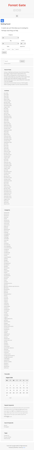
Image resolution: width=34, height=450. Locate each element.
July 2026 (6, 93)
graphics (6, 291)
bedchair (6, 228)
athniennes (6, 220)
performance (7, 321)
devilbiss (6, 266)
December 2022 (7, 137)
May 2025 (6, 111)
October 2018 (7, 179)
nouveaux (6, 315)
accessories (6, 212)
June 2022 (6, 145)
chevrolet (6, 240)
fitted (5, 280)
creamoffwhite (7, 257)
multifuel (6, 314)
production (6, 328)
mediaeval (6, 304)
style (14, 414)
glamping (6, 288)
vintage (6, 416)
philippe (6, 323)
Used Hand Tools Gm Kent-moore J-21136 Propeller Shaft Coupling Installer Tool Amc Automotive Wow (16, 83)
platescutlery (7, 324)
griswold (6, 292)
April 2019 (6, 174)
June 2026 (6, 94)
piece (26, 411)
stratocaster (7, 346)
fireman (6, 278)
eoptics (5, 272)
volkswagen (6, 358)
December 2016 (7, 196)
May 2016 (6, 200)
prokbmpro (6, 329)
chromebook (7, 244)
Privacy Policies (7, 437)
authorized (6, 223)
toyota (22, 414)
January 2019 (7, 176)
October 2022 (7, 141)
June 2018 (6, 182)
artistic (5, 218)
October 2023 (7, 128)
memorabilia (7, 306)
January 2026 (7, 102)
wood (10, 416)
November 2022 (7, 139)
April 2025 (6, 113)
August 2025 (7, 107)
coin (5, 409)
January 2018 (7, 188)
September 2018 (8, 181)
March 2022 (6, 150)
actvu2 (5, 425)
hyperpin (6, 298)
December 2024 (7, 116)
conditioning (7, 252)
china (5, 241)
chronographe (7, 246)
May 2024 (6, 119)
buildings (6, 232)
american (6, 217)
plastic (5, 412)
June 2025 (6, 110)
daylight (6, 260)
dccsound (6, 261)
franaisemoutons (8, 283)
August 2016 (7, 199)
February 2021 (7, 162)
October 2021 (7, 156)
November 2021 (7, 154)
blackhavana (7, 229)
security (6, 337)
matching (6, 303)
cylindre (6, 258)
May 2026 (6, 96)
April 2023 (6, 133)
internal (6, 300)
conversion (6, 254)
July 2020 (6, 170)
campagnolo (7, 234)
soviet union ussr (8, 340)
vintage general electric (9, 355)
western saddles (8, 361)
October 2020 (7, 167)
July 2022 (6, 144)
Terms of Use (7, 438)
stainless (6, 343)
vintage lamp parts (8, 357)
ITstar (24, 447)
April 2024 (6, 120)
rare (8, 413)
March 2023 (6, 134)
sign (21, 412)
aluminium (6, 214)
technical (6, 349)
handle (26, 409)
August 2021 (7, 157)
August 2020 (7, 168)
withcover (6, 368)
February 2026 (7, 100)
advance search (7, 63)
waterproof (6, 360)
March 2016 (6, 204)
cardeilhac (6, 235)
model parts (7, 309)
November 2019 (7, 171)
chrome (27, 407)
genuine (6, 284)
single (5, 414)
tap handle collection (9, 348)
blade (19, 407)
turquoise (6, 352)
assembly (13, 407)
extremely (6, 277)
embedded (6, 271)
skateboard (6, 338)
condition (6, 251)
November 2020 (7, 165)
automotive (6, 225)
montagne (6, 311)
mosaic (5, 312)
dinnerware (6, 268)
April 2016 (6, 202)
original (5, 317)
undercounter (7, 354)
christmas (6, 243)
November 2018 (7, 177)
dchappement (7, 263)
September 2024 (8, 117)
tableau (19, 414)
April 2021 (6, 160)
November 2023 (7, 127)
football (6, 281)
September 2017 (8, 193)
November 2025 (7, 105)
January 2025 (7, 114)
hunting (6, 297)
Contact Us (6, 435)
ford (13, 409)
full (15, 409)
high (8, 411)
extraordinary (7, 275)
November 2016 (7, 197)
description (6, 265)
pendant (6, 320)
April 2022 (6, 148)
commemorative (8, 248)
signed (23, 413)
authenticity (7, 221)
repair (10, 413)
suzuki (16, 414)
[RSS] (20, 10)
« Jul (10, 398)
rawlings (6, 331)
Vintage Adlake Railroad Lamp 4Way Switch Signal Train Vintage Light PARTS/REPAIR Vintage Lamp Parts (17, 77)
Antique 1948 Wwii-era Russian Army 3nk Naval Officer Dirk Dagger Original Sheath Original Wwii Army (16, 72)
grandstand (6, 289)
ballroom (6, 226)
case (25, 407)
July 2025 (6, 108)
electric (5, 269)
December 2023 (7, 125)
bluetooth (6, 231)
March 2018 (6, 185)
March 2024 (6, 122)
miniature (6, 308)
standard (6, 344)
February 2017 (7, 194)
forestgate (6, 427)
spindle (5, 341)
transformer (7, 351)
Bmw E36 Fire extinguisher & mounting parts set (15, 75)
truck (25, 414)
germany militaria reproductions (11, 286)
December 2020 (7, 164)
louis (15, 411)
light (13, 411)
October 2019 (7, 173)
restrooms (6, 335)
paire (22, 411)
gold (23, 409)
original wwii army (8, 318)
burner (22, 407)
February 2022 (7, 151)
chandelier (6, 238)
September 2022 (8, 142)
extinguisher (7, 274)
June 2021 (6, 159)
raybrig (5, 332)
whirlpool (6, 364)
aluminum (6, 215)
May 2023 (6, 131)
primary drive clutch (8, 326)
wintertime (6, 366)
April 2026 (6, 97)
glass (21, 409)
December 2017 (7, 190)
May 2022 (6, 147)
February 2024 (7, 124)
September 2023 (8, 130)
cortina (5, 255)
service (16, 413)
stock (11, 414)
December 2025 (7, 104)
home (10, 411)
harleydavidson (7, 294)
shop (19, 412)
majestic (6, 301)
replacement (7, 334)
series (13, 412)
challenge (6, 237)
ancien (10, 407)
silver (26, 413)
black (17, 407)
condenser (6, 249)
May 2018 (6, 184)
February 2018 (7, 187)
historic (5, 295)
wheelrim (6, 363)
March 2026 (6, 99)
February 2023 (7, 136)
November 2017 (7, 191)
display (7, 409)
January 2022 (7, 153)
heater (5, 411)
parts (24, 411)
